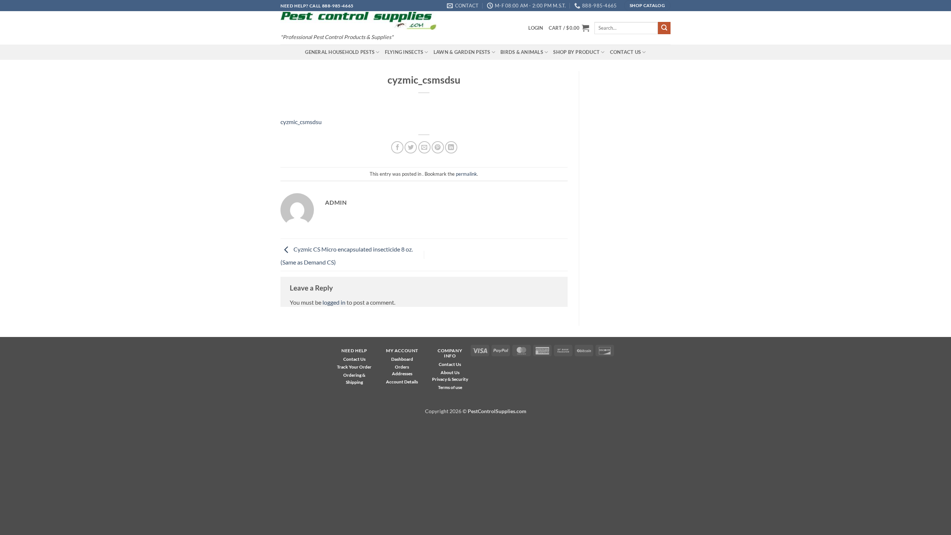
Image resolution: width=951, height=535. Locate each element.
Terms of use (450, 387)
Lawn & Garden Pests (462, 52)
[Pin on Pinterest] (438, 147)
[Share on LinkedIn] (451, 147)
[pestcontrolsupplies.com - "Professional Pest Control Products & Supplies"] (358, 21)
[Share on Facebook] (397, 147)
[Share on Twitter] (411, 147)
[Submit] (664, 28)
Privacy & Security (450, 379)
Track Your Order (354, 367)
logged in (333, 302)
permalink (466, 174)
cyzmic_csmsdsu (301, 121)
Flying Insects (404, 52)
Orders (402, 367)
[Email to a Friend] (424, 147)
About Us (450, 372)
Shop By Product (576, 52)
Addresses (402, 373)
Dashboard (402, 359)
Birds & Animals (521, 52)
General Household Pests (339, 52)
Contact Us (625, 52)
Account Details (402, 382)
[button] (535, 27)
